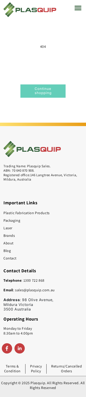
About (8, 243)
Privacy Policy (36, 368)
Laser (7, 228)
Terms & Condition (12, 368)
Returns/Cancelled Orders (66, 368)
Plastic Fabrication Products (26, 213)
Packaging (11, 220)
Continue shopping (43, 90)
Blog (7, 250)
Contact (9, 258)
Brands (9, 235)
